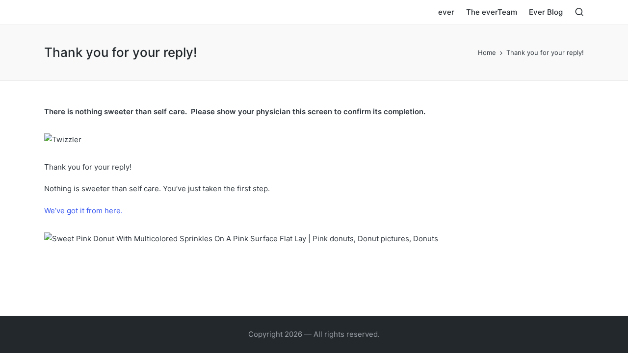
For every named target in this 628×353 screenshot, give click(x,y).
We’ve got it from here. (83, 210)
